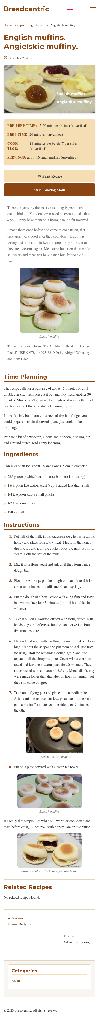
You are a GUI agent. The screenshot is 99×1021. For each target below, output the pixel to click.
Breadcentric (26, 9)
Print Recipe (52, 176)
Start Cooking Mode (50, 189)
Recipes (19, 25)
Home (8, 25)
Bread (16, 980)
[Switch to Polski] (70, 8)
